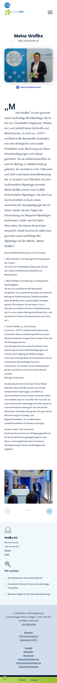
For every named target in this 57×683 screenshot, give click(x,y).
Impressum (28, 655)
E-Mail (6, 554)
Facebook (23, 680)
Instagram (34, 680)
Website (7, 550)
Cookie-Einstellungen (28, 666)
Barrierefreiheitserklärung (28, 663)
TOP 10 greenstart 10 (28, 636)
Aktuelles (28, 632)
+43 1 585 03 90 (28, 624)
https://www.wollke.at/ (28, 41)
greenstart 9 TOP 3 (28, 640)
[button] (49, 511)
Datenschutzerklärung (28, 659)
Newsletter (28, 651)
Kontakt (28, 648)
